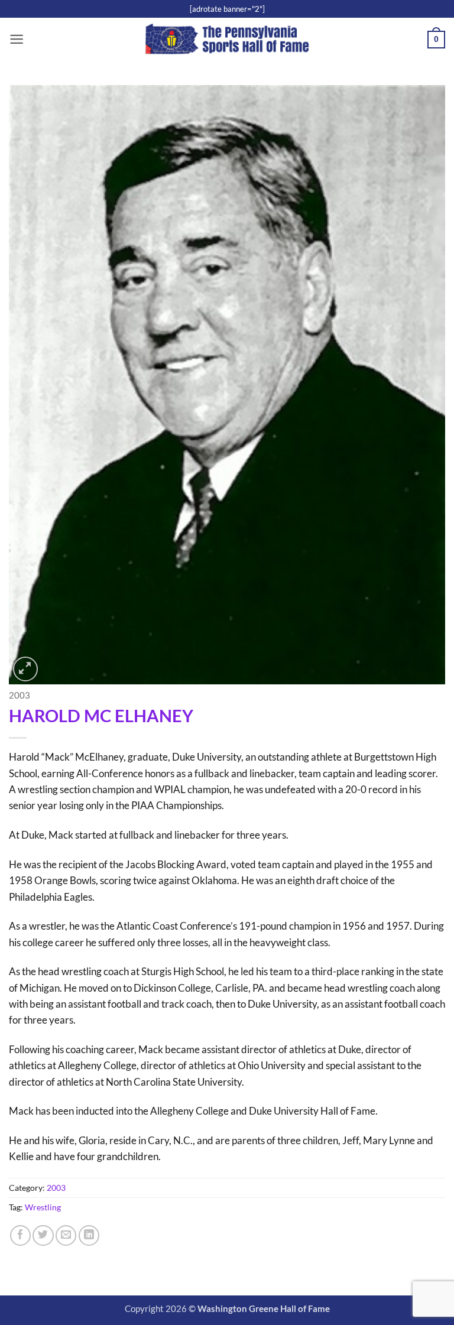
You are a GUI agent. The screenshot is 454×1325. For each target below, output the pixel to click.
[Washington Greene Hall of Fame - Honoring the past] (227, 39)
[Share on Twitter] (43, 1235)
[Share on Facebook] (20, 1235)
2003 (19, 695)
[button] (16, 39)
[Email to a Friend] (66, 1235)
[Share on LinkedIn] (89, 1235)
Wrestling (43, 1207)
